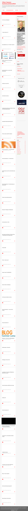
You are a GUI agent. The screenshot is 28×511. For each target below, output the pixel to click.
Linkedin (22, 49)
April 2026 (18, 146)
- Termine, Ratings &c (20, 132)
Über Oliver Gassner (19, 20)
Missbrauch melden (19, 137)
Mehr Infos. (18, 51)
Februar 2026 (18, 149)
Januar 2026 (18, 150)
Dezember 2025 (19, 151)
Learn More (13, 510)
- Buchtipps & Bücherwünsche (21, 133)
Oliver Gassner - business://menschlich (9, 2)
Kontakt (18, 61)
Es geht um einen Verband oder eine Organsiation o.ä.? (21, 48)
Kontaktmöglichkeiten (20, 52)
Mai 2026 (18, 145)
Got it (16, 510)
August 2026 (18, 141)
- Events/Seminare (19, 131)
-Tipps (18, 66)
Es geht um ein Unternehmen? (21, 46)
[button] (14, 25)
